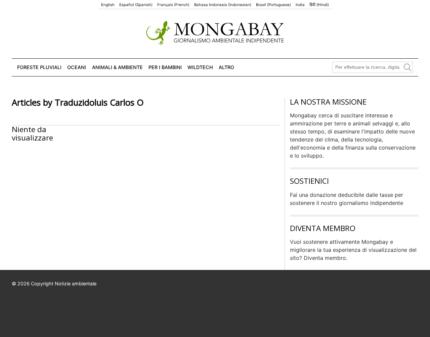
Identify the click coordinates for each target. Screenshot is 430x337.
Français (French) (173, 4)
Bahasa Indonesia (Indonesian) (222, 4)
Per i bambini (165, 67)
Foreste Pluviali (39, 67)
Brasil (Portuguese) (273, 4)
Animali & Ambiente (117, 67)
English (108, 4)
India (300, 4)
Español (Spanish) (136, 4)
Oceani (76, 67)
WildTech (200, 67)
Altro (226, 67)
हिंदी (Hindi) (319, 4)
